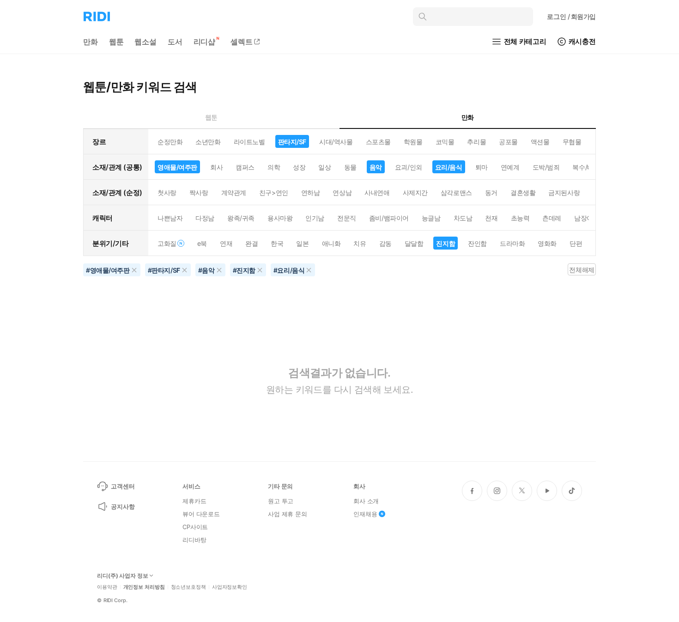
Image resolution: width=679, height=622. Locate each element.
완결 (251, 243)
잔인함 (477, 243)
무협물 (572, 142)
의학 (273, 167)
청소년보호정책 (188, 587)
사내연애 (376, 192)
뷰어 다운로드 (201, 514)
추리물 (476, 142)
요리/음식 (448, 167)
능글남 (431, 218)
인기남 (314, 218)
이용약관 (107, 587)
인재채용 (365, 514)
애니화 (331, 243)
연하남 (310, 192)
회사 (216, 167)
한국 (277, 243)
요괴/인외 (408, 167)
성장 (299, 167)
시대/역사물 (335, 142)
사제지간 (415, 192)
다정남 (204, 218)
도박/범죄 (546, 167)
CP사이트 (195, 527)
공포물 (508, 142)
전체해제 (581, 270)
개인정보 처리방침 (144, 587)
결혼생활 (522, 192)
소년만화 (207, 142)
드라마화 (512, 243)
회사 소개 (366, 501)
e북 (202, 243)
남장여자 (586, 218)
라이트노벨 (249, 142)
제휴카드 (194, 501)
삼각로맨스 (456, 192)
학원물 (413, 142)
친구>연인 (273, 192)
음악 (376, 167)
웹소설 (145, 41)
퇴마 (481, 167)
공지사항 (122, 506)
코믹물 (445, 142)
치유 (359, 243)
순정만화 (170, 142)
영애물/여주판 (177, 167)
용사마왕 (279, 218)
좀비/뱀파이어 (389, 218)
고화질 (167, 243)
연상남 (342, 192)
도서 (175, 41)
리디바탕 (194, 539)
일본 (302, 243)
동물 (350, 167)
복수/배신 (586, 167)
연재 (226, 243)
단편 (576, 243)
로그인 (571, 16)
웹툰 (116, 41)
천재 (491, 218)
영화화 (547, 243)
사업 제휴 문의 (287, 514)
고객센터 (122, 486)
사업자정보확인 (229, 587)
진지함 (445, 243)
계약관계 (233, 192)
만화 (90, 41)
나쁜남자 (170, 218)
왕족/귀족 (241, 218)
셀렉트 (241, 41)
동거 (491, 192)
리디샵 (205, 41)
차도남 (463, 218)
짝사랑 (198, 192)
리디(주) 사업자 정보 (122, 576)
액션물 (540, 142)
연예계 (510, 167)
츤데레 (551, 218)
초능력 (520, 218)
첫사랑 (167, 192)
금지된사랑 (564, 192)
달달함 (414, 243)
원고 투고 (280, 501)
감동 (385, 243)
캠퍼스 (245, 167)
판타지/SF (292, 142)
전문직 (346, 218)
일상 (324, 167)
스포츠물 (378, 142)
